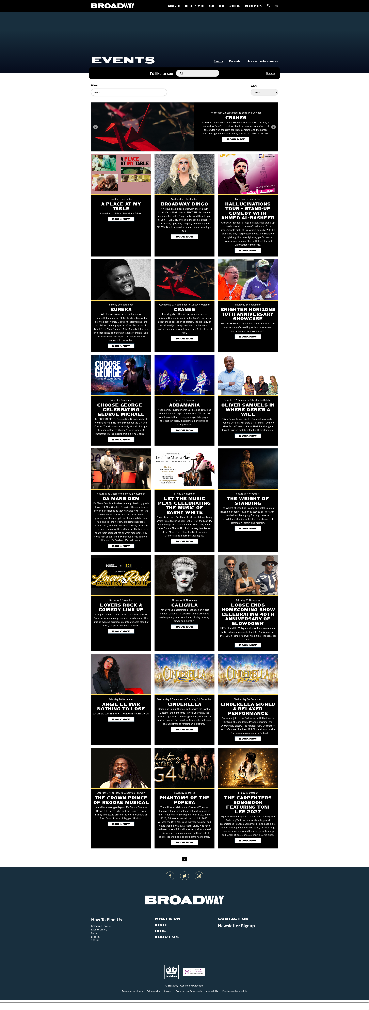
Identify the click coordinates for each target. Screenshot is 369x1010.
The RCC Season (194, 6)
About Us (234, 6)
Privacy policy (153, 991)
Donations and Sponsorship (189, 991)
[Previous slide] (95, 127)
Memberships (253, 6)
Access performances (262, 61)
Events (218, 61)
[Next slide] (273, 127)
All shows (270, 73)
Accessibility (212, 991)
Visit (211, 6)
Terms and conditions (132, 991)
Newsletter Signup (236, 925)
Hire (221, 6)
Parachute (197, 985)
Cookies (168, 991)
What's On (174, 6)
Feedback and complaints (234, 991)
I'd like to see (161, 73)
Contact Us (233, 918)
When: (94, 85)
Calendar (235, 61)
